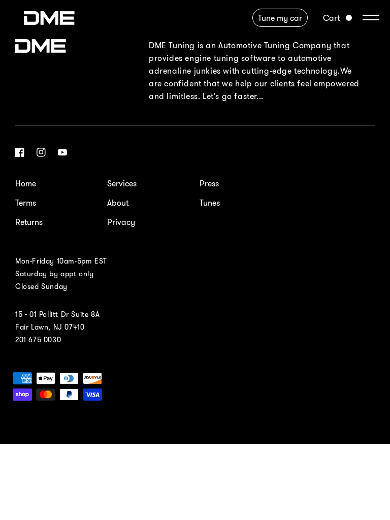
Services (122, 183)
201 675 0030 (38, 339)
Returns (29, 222)
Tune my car (280, 18)
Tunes (210, 203)
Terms (25, 203)
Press (209, 183)
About (117, 203)
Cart (331, 18)
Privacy (121, 222)
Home (25, 183)
